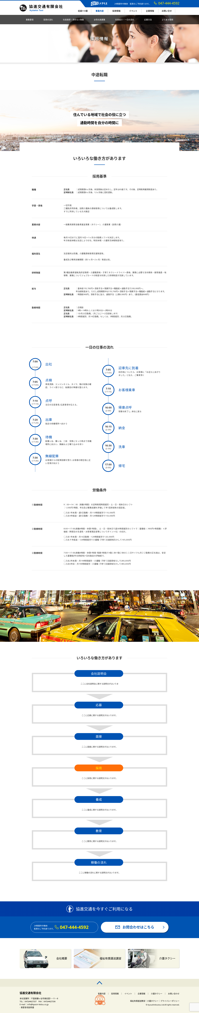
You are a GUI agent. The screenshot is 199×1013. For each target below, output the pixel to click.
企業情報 (150, 10)
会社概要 (61, 958)
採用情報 (116, 10)
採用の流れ (48, 19)
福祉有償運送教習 (137, 1001)
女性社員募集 (99, 19)
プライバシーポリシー (169, 1001)
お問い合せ (167, 10)
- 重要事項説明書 (27, 1007)
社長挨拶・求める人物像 (73, 19)
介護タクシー (167, 958)
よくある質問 (167, 19)
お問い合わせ (173, 993)
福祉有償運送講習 (110, 958)
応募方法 (148, 19)
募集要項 (29, 19)
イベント (133, 10)
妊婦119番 (83, 10)
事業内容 (100, 10)
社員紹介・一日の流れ (124, 19)
